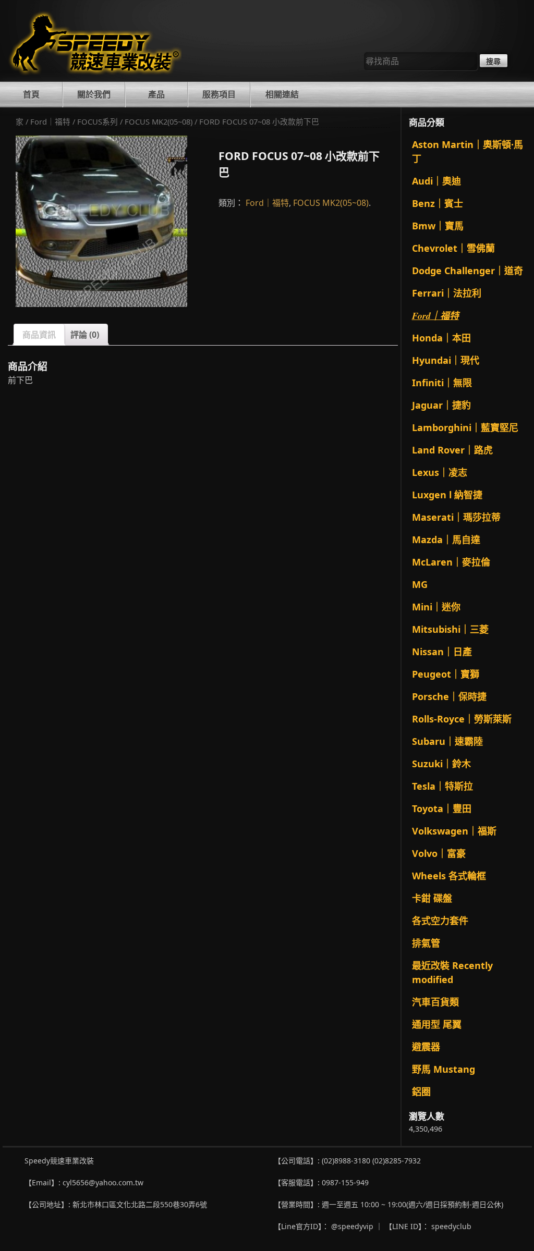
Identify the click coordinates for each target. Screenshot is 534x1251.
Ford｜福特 (50, 121)
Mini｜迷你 (436, 606)
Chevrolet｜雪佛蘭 (453, 248)
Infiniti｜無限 (442, 382)
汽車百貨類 (435, 1002)
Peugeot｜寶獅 (445, 674)
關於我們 (94, 94)
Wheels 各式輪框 (449, 875)
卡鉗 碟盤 (432, 898)
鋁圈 (421, 1091)
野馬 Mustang (443, 1069)
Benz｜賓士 (437, 203)
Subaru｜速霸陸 (447, 741)
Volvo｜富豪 (439, 853)
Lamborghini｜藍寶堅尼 (465, 427)
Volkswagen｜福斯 (454, 831)
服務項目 (219, 94)
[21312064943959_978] (101, 221)
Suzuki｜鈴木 (441, 763)
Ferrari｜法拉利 (446, 293)
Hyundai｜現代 (445, 360)
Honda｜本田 (441, 338)
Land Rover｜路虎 (452, 450)
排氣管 (426, 943)
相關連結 (282, 94)
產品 (156, 94)
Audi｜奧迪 (436, 181)
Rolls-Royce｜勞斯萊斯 (462, 719)
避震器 (426, 1046)
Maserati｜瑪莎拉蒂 (456, 517)
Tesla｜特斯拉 (442, 786)
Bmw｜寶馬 (438, 225)
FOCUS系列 (97, 121)
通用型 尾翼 (437, 1024)
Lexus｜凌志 (439, 472)
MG (420, 584)
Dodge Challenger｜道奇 (467, 270)
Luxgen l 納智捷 (447, 494)
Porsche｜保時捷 (449, 696)
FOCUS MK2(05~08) (158, 121)
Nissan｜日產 (442, 651)
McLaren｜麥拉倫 (451, 562)
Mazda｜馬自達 (446, 539)
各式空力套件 (440, 920)
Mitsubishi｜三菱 (450, 629)
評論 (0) (84, 334)
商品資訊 (39, 334)
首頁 (31, 94)
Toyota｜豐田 (441, 808)
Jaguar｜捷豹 (441, 405)
